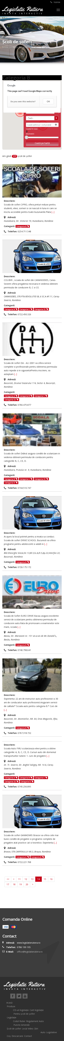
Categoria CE (40, 309)
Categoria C (25, 309)
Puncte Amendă (22, 1024)
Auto (43, 1032)
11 (19, 879)
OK (48, 101)
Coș (9, 1036)
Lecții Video (27, 1028)
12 (26, 879)
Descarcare (17, 1036)
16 (51, 879)
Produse (11, 1006)
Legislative (51, 1032)
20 (27, 884)
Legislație (11, 1017)
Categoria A (10, 396)
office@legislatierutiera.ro (29, 951)
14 (38, 879)
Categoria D (10, 483)
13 (32, 879)
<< (8, 879)
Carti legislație (37, 1010)
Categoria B (21, 226)
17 (8, 884)
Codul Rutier (19, 1021)
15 (45, 879)
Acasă (9, 1002)
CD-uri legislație (21, 1010)
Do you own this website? (23, 101)
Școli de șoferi (14, 1028)
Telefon (56, 2)
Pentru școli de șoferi (24, 1013)
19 (20, 884)
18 (14, 884)
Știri (36, 1028)
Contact (28, 1036)
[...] (53, 211)
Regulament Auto (35, 1021)
